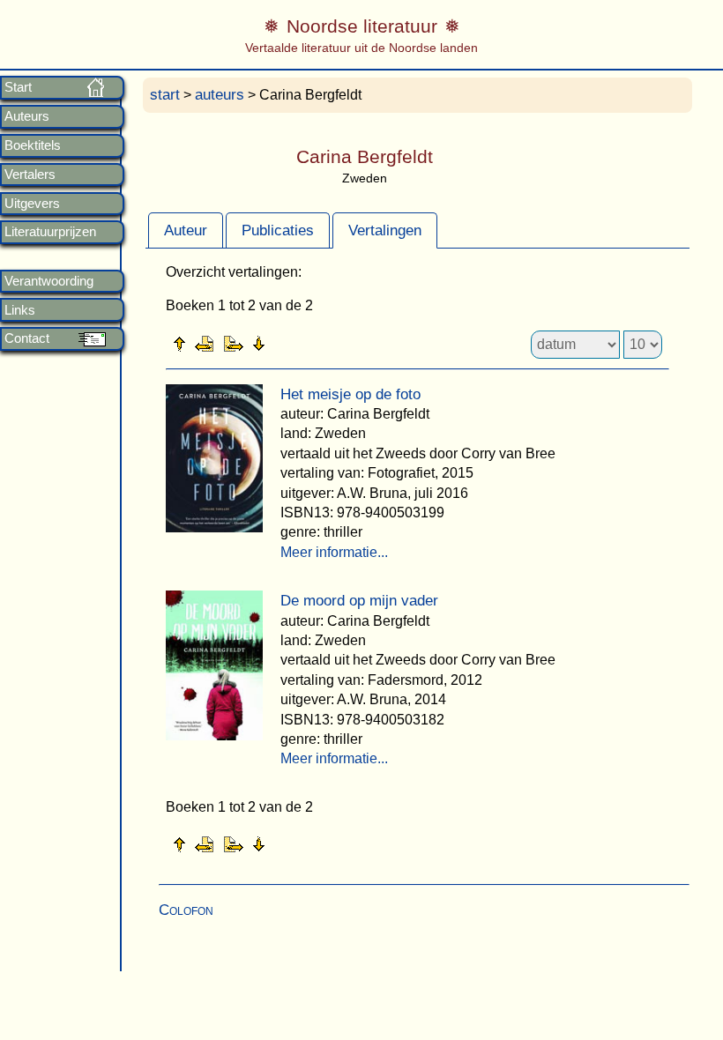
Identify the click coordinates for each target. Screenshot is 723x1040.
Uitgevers (32, 204)
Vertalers (30, 174)
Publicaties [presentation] (278, 230)
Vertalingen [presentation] (384, 230)
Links (19, 310)
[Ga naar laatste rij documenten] (302, 342)
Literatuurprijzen (50, 232)
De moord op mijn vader (359, 600)
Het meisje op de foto (350, 394)
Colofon (186, 910)
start (165, 94)
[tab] (185, 230)
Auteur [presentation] (185, 230)
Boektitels (32, 145)
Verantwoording (48, 281)
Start (18, 87)
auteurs (219, 94)
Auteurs (26, 116)
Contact (26, 338)
